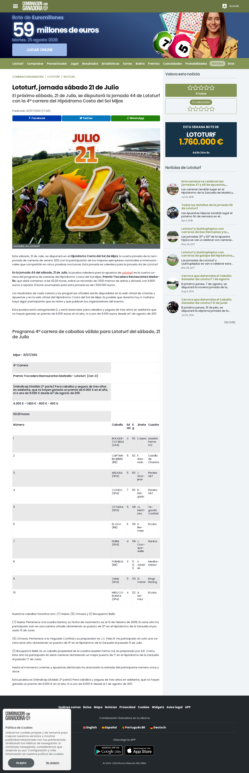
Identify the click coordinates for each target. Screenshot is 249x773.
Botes (87, 707)
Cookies (143, 707)
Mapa (98, 707)
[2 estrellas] (195, 109)
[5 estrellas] (212, 109)
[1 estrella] (190, 109)
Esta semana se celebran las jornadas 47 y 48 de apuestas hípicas (203, 185)
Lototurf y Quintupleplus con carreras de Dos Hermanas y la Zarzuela (204, 232)
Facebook (38, 118)
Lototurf (53, 77)
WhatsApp (136, 118)
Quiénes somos (69, 707)
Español (111, 727)
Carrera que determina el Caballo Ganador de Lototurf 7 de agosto (206, 277)
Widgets (158, 707)
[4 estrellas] (206, 109)
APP (188, 707)
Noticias (69, 77)
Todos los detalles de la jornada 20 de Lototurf (207, 206)
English (91, 727)
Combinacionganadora (28, 77)
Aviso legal (175, 707)
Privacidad (127, 707)
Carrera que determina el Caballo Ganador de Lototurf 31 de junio (206, 301)
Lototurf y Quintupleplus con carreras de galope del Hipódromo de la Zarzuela (206, 255)
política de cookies (51, 754)
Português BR (135, 727)
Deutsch (159, 727)
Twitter (87, 118)
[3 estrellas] (201, 109)
